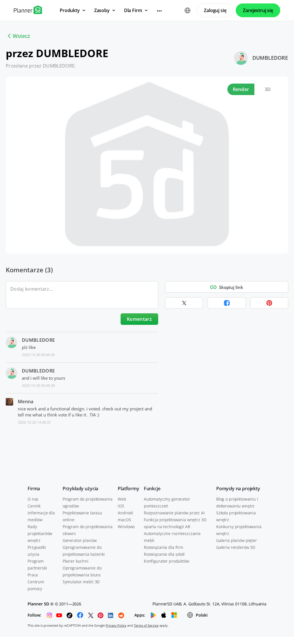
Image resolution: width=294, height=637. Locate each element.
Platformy (128, 488)
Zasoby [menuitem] (102, 10)
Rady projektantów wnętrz (40, 533)
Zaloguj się (215, 10)
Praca (33, 575)
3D (268, 89)
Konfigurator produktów (166, 561)
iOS (121, 506)
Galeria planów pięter (236, 540)
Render (241, 89)
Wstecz (21, 35)
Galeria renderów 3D (235, 547)
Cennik (34, 506)
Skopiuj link (231, 287)
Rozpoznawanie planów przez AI (174, 513)
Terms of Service (146, 625)
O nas (33, 499)
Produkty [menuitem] (70, 10)
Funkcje (152, 488)
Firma (34, 488)
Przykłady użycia (80, 488)
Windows (126, 526)
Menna (26, 401)
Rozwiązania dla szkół (164, 554)
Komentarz (139, 319)
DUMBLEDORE (270, 57)
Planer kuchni (75, 561)
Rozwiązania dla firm (163, 547)
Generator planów (80, 540)
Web (122, 499)
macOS (124, 519)
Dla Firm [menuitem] (133, 10)
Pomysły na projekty (238, 488)
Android (125, 513)
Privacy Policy (116, 625)
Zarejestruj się (258, 10)
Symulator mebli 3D (81, 581)
